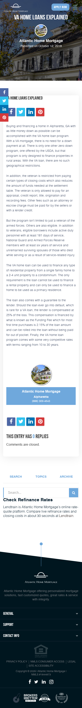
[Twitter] (36, 682)
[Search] (73, 492)
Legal (72, 662)
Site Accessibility (41, 666)
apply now (60, 7)
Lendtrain (66, 515)
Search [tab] (16, 476)
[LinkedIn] (44, 682)
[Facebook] (30, 682)
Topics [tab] (41, 476)
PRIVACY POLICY (16, 662)
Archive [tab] (66, 476)
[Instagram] (51, 682)
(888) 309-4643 (41, 401)
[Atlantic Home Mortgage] (15, 7)
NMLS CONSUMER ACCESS (47, 662)
